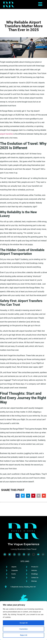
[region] (23, 620)
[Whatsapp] (43, 554)
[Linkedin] (24, 554)
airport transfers (6, 134)
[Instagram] (19, 554)
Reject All (23, 635)
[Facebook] (4, 554)
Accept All (23, 623)
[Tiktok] (28, 554)
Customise (23, 629)
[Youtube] (38, 554)
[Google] (14, 554)
